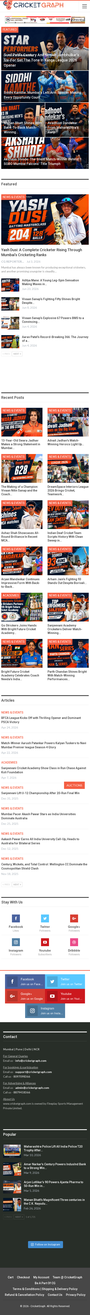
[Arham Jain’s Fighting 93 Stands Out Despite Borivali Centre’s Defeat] (68, 560)
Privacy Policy (75, 1294)
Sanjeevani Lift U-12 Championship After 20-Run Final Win (40, 793)
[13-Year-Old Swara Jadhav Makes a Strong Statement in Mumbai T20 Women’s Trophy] (21, 422)
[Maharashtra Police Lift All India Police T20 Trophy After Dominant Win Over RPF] (12, 1151)
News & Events (14, 197)
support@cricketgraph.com (33, 1072)
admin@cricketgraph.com (32, 1087)
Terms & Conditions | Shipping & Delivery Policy (45, 1289)
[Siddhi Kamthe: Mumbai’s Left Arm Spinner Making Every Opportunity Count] (45, 86)
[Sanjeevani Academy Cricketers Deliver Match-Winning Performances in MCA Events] (68, 607)
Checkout (23, 1277)
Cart (10, 1277)
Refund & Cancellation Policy (24, 1294)
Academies (11, 595)
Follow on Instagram (47, 1244)
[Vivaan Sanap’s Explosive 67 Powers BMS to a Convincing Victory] (10, 322)
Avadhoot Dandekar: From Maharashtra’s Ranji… (63, 127)
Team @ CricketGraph (67, 1277)
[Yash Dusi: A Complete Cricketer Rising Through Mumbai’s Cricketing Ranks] (45, 219)
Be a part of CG (45, 1283)
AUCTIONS (74, 785)
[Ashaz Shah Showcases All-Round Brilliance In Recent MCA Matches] (21, 514)
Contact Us (55, 1294)
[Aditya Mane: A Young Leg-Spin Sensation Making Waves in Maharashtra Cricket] (10, 285)
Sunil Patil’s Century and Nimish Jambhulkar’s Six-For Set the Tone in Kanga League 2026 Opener (41, 60)
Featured (10, 29)
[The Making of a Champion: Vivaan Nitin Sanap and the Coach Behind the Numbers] (21, 468)
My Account (41, 1277)
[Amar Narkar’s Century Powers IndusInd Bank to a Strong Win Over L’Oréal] (12, 1169)
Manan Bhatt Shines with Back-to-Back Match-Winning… (23, 127)
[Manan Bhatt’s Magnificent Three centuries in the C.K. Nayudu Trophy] (12, 1204)
